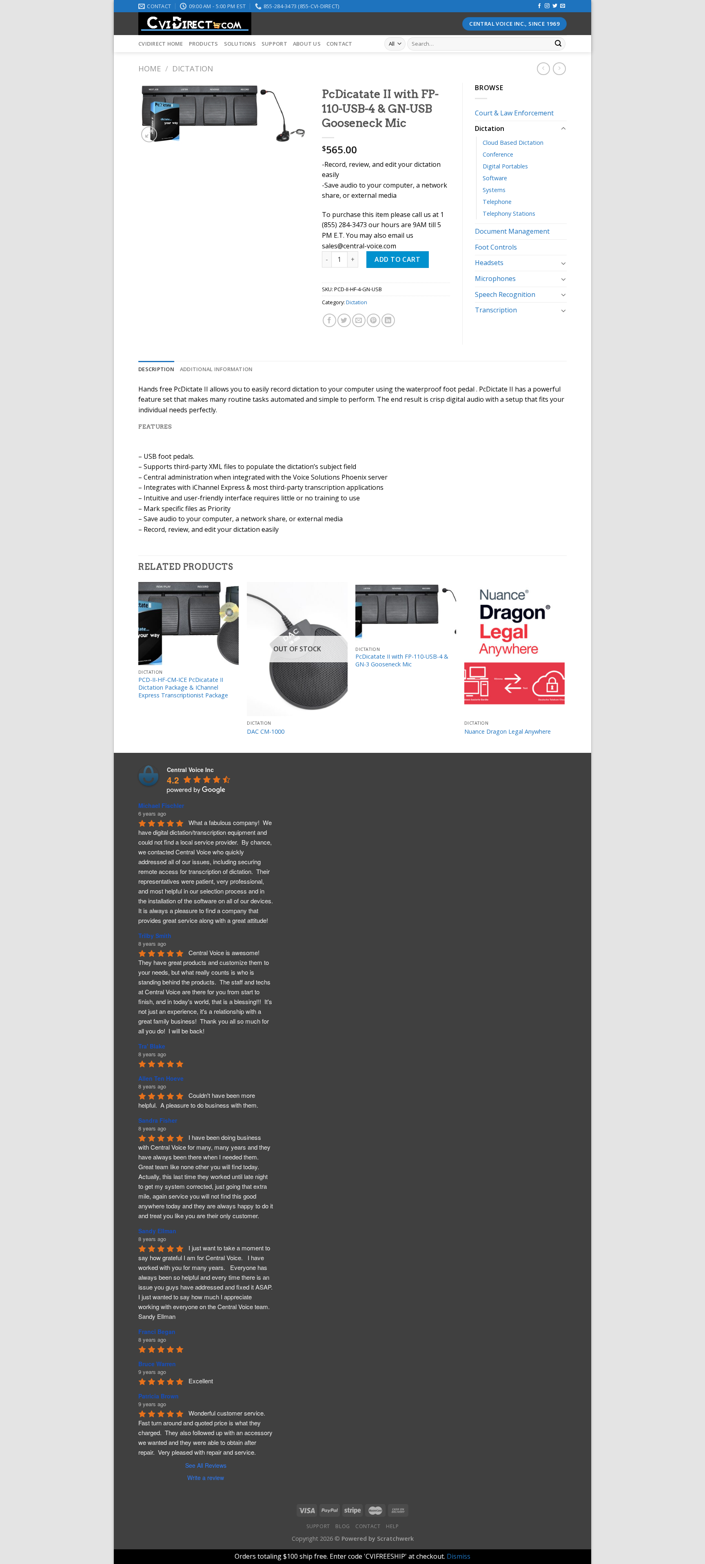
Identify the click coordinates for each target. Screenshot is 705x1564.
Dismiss (458, 1556)
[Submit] (558, 44)
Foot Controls (496, 247)
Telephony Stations (509, 213)
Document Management (512, 231)
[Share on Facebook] (329, 320)
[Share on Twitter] (344, 320)
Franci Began (156, 1331)
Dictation (192, 68)
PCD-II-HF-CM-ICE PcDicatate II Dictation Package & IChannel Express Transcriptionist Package (183, 687)
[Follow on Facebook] (539, 6)
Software (495, 178)
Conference (498, 154)
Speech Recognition (505, 294)
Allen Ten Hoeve (161, 1078)
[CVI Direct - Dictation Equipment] (281, 23)
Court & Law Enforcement (514, 112)
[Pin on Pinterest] (373, 320)
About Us (307, 43)
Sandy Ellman (157, 1231)
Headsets (489, 262)
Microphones (495, 278)
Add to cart (397, 259)
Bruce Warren (157, 1364)
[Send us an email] (562, 6)
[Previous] (139, 666)
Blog (342, 1526)
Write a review (205, 1477)
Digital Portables (505, 166)
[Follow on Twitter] (554, 6)
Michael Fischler (161, 805)
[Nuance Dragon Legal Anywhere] (514, 649)
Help (392, 1526)
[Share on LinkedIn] (388, 320)
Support (274, 43)
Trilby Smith (154, 935)
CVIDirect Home (160, 43)
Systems (494, 190)
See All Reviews (205, 1465)
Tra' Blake (151, 1046)
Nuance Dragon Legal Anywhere (507, 731)
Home (149, 68)
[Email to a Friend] (359, 320)
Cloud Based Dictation (513, 142)
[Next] (564, 666)
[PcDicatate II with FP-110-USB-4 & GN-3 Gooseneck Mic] (405, 612)
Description (156, 369)
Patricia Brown (158, 1396)
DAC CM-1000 (265, 731)
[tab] (156, 369)
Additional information (216, 369)
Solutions (240, 43)
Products (203, 43)
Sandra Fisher (157, 1120)
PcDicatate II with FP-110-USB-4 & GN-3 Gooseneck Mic (401, 660)
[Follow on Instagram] (547, 6)
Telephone (497, 202)
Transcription (496, 309)
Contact (339, 43)
